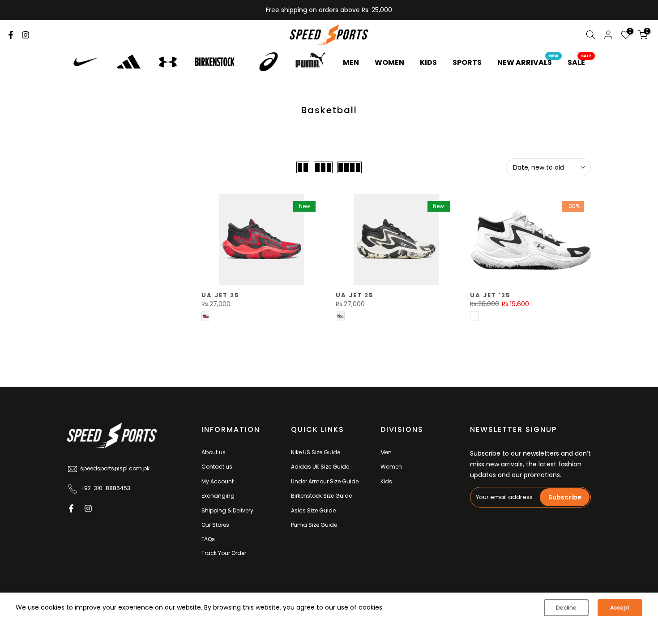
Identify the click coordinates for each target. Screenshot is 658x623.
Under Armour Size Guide (325, 481)
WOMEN (389, 62)
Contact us (216, 466)
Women (391, 466)
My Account (217, 481)
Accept (620, 607)
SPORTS (467, 62)
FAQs (208, 539)
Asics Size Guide (313, 510)
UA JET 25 (220, 295)
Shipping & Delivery (227, 510)
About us (213, 452)
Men (386, 452)
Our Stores (215, 525)
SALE (580, 62)
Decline (566, 607)
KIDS (428, 62)
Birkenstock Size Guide (321, 495)
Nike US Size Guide (315, 452)
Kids (386, 481)
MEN (351, 62)
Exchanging (218, 495)
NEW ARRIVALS (528, 62)
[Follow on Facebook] (11, 35)
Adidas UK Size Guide (320, 466)
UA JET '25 (490, 295)
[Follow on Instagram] (25, 35)
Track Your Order (223, 553)
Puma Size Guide (314, 525)
